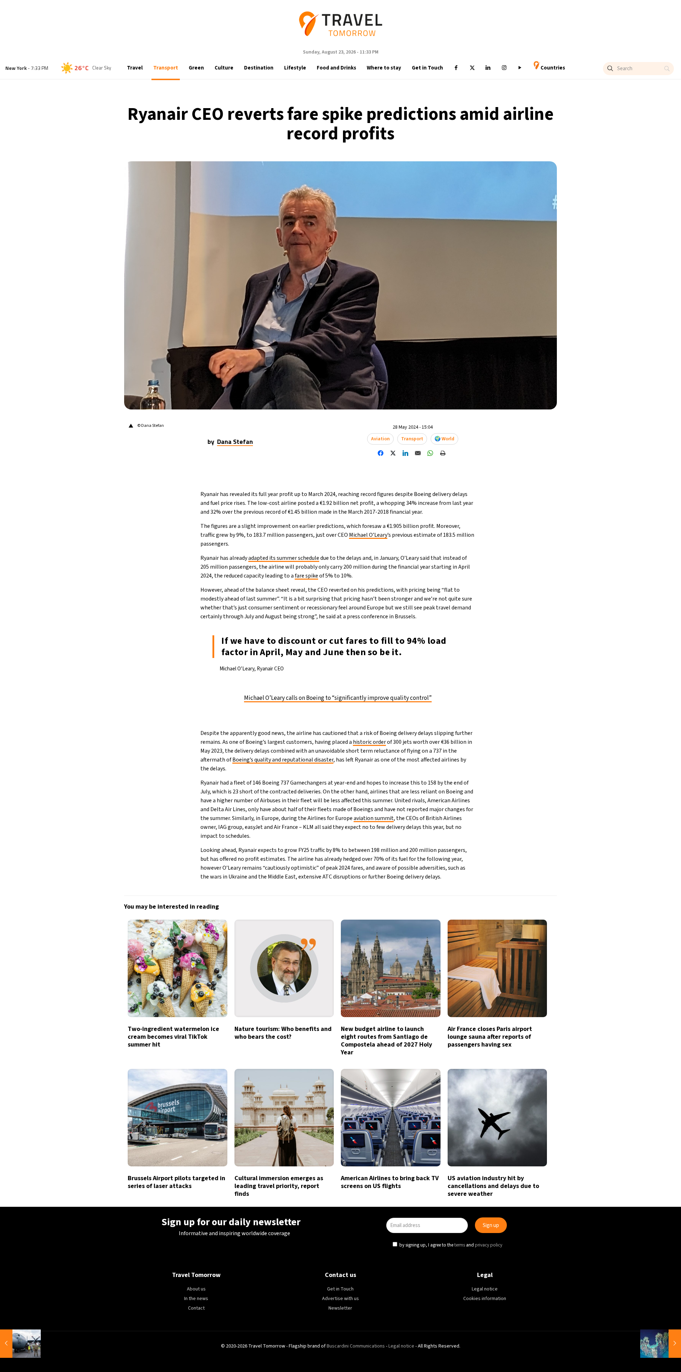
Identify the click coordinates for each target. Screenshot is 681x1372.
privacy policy (437, 718)
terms (409, 718)
